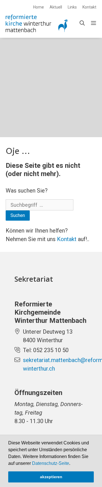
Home (38, 7)
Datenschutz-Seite (50, 463)
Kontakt (89, 7)
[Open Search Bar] (82, 23)
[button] (72, 464)
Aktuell (56, 7)
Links (72, 7)
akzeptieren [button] (51, 477)
